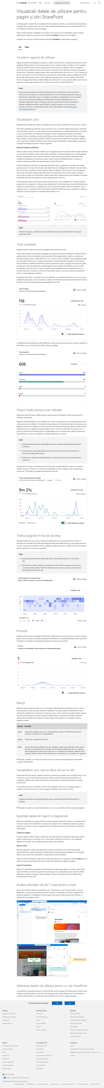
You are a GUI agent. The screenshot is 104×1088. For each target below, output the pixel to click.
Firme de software (40, 1065)
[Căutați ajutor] (94, 2)
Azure (3, 1052)
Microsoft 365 (32, 3)
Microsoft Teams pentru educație (78, 1020)
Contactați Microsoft (19, 1084)
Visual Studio (39, 1068)
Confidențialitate (31, 1084)
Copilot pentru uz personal (9, 1017)
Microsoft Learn (40, 1052)
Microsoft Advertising (7, 1062)
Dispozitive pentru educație (77, 1017)
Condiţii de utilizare (43, 1084)
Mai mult (47, 3)
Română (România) (10, 1074)
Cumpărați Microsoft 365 (61, 3)
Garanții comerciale (41, 1030)
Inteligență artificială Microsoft (10, 1046)
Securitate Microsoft (7, 1049)
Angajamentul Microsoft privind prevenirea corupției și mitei (85, 1052)
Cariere (72, 1046)
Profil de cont (39, 1013)
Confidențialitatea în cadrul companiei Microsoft (82, 1049)
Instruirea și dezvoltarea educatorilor (79, 1030)
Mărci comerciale (54, 1084)
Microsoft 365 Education (76, 1023)
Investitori (72, 1055)
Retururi (38, 1020)
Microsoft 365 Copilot (7, 1065)
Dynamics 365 (5, 1055)
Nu (70, 1003)
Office (40, 3)
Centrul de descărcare (41, 1017)
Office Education (74, 1026)
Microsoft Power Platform (42, 1062)
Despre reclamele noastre (68, 1084)
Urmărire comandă (41, 1023)
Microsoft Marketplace (41, 1059)
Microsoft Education (75, 1013)
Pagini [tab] (27, 47)
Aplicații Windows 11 (7, 1023)
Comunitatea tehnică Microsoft (44, 1055)
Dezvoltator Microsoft (41, 1046)
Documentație (39, 1049)
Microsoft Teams (6, 1068)
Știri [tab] (20, 47)
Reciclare (38, 1026)
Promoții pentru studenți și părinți (78, 1033)
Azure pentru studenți (75, 1036)
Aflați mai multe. (70, 996)
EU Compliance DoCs (82, 1084)
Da (57, 1003)
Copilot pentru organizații (8, 1013)
